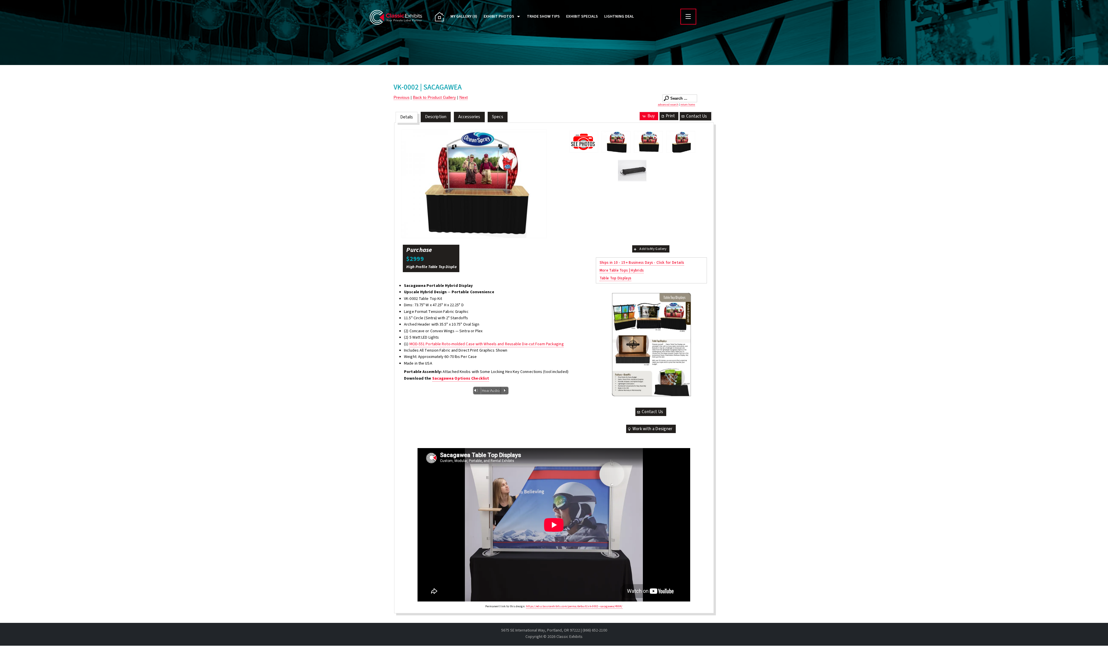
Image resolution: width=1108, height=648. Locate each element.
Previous (401, 97)
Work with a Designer (652, 429)
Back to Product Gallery (434, 97)
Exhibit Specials (582, 16)
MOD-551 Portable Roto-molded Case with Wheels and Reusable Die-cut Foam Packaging (486, 344)
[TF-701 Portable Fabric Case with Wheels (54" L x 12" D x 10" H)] (632, 170)
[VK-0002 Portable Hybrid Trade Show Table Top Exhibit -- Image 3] (681, 141)
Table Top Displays (615, 278)
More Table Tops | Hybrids (622, 270)
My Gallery (463, 16)
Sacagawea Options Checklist (460, 378)
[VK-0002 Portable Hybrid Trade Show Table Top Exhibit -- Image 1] (616, 141)
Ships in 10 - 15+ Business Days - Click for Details (642, 262)
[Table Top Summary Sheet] (651, 344)
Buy (651, 116)
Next (463, 97)
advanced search (668, 104)
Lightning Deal (619, 16)
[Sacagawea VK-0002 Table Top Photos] (584, 141)
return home (688, 104)
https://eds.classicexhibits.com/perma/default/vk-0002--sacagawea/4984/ (574, 606)
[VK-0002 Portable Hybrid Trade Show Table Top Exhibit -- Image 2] (474, 183)
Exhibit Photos (499, 16)
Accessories (469, 117)
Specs (497, 117)
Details (406, 117)
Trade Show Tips (543, 16)
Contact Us (696, 116)
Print (670, 116)
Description (435, 117)
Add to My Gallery (653, 248)
